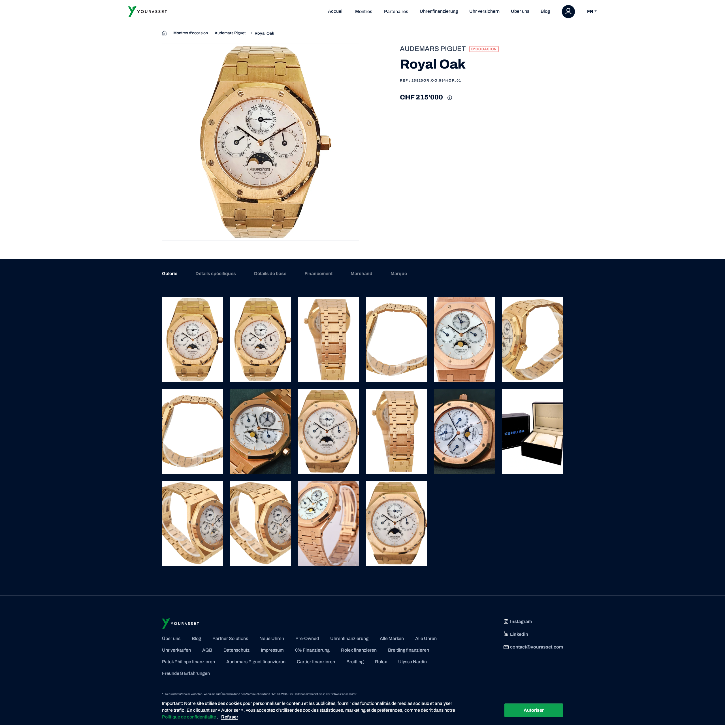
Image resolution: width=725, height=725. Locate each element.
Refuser (229, 717)
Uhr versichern (484, 11)
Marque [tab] (399, 273)
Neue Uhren (271, 638)
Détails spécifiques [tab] (215, 273)
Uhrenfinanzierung (439, 11)
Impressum (272, 650)
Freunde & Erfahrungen (186, 673)
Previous (155, 142)
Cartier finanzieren (316, 661)
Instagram (521, 621)
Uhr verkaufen (176, 650)
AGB (207, 650)
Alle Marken (392, 638)
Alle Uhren (426, 638)
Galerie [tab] (169, 273)
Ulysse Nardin (412, 661)
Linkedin (519, 634)
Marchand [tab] (361, 273)
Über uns (520, 11)
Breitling (355, 661)
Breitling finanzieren (408, 650)
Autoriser (534, 710)
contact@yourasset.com (536, 647)
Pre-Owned (307, 638)
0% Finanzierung (312, 650)
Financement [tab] (318, 273)
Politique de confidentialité (189, 717)
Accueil (336, 11)
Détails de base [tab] (270, 273)
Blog (545, 11)
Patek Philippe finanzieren (188, 661)
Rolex (381, 661)
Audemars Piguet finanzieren (255, 661)
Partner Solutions (230, 638)
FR (590, 11)
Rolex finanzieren (359, 650)
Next (365, 142)
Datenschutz (236, 650)
